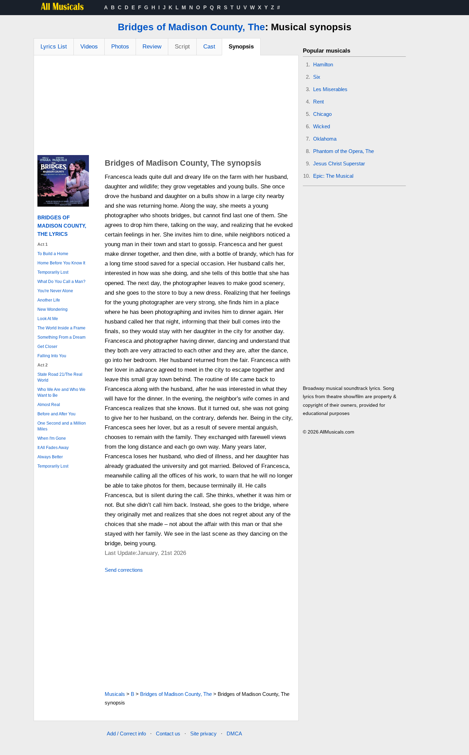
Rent (318, 102)
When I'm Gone (51, 438)
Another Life (48, 300)
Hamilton (323, 64)
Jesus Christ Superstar (339, 163)
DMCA (234, 733)
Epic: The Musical (333, 176)
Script (182, 46)
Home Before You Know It (61, 263)
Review (151, 46)
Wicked (321, 126)
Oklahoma (324, 139)
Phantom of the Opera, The (343, 151)
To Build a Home (52, 253)
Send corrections (124, 570)
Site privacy (203, 733)
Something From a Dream (61, 337)
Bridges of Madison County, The (191, 27)
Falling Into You (51, 355)
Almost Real (48, 404)
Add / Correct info (126, 733)
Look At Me (47, 318)
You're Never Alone (55, 290)
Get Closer (47, 346)
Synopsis (241, 46)
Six (316, 77)
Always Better (50, 457)
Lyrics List (54, 46)
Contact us (168, 733)
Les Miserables (330, 89)
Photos (120, 46)
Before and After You (56, 414)
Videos (89, 46)
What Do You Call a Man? (61, 281)
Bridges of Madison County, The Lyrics (61, 226)
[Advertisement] (166, 107)
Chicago (322, 114)
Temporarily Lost (52, 272)
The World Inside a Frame (61, 328)
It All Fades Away (53, 447)
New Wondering (52, 309)
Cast (209, 46)
